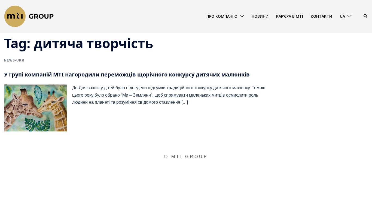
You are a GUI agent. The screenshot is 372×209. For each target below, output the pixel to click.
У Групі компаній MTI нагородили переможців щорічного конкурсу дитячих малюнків (127, 74)
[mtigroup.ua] (29, 16)
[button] (366, 16)
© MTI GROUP (186, 156)
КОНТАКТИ (321, 16)
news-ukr (14, 60)
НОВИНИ (260, 16)
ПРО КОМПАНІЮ (221, 16)
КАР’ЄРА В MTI (289, 16)
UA (342, 16)
